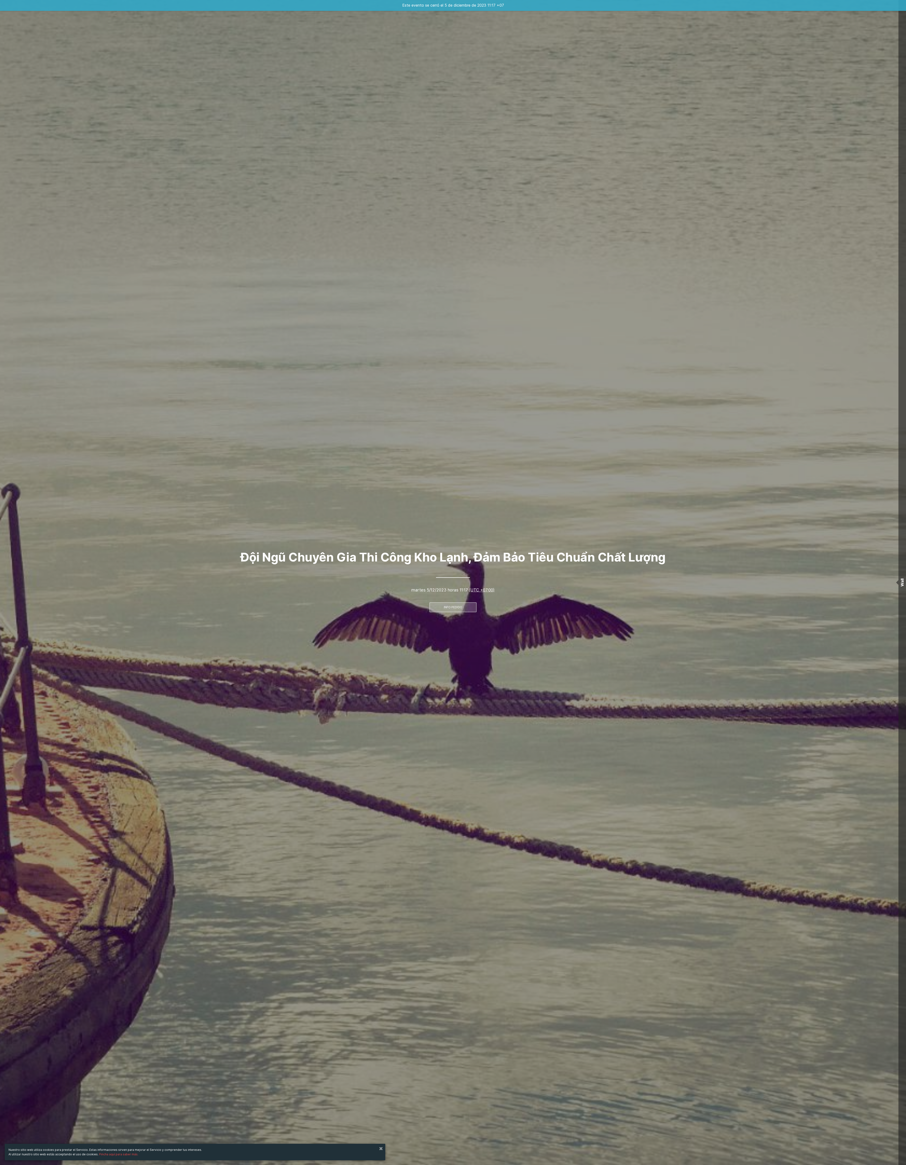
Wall (902, 582)
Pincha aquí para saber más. (118, 1154)
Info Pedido (453, 607)
